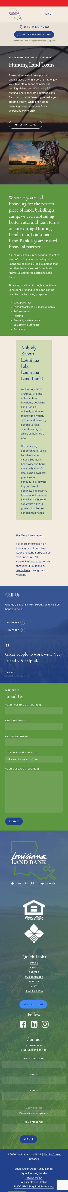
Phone (34, 1090)
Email (34, 1074)
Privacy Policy (34, 1177)
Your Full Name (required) (23, 704)
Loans (34, 963)
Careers (34, 972)
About (34, 967)
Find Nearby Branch (34, 1050)
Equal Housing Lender (34, 1173)
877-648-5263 (34, 1045)
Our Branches (34, 977)
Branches (13, 623)
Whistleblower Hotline (34, 1182)
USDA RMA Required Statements (34, 1186)
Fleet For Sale (34, 991)
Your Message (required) (22, 768)
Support (13, 630)
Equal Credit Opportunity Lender (34, 1168)
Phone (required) (17, 736)
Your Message (34, 1122)
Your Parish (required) (21, 752)
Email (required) (16, 720)
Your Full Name (34, 1058)
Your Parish (34, 1108)
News (34, 986)
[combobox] (34, 759)
